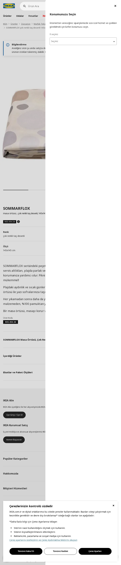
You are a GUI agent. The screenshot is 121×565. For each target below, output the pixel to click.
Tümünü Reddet (60, 551)
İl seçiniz (54, 34)
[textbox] (83, 41)
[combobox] (83, 41)
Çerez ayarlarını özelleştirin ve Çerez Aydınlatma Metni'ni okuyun (43, 539)
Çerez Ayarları (95, 551)
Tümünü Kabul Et (26, 551)
